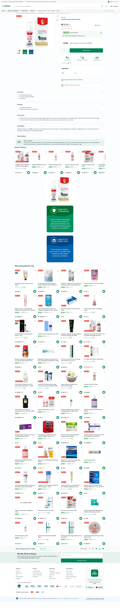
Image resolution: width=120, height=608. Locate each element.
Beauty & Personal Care (30, 13)
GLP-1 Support (51, 10)
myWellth (18, 578)
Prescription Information (54, 573)
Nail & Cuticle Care (51, 13)
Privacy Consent (69, 574)
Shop (3, 10)
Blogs (57, 10)
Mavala (63, 17)
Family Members (19, 576)
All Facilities (35, 576)
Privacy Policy (69, 573)
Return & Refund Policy (71, 576)
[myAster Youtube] (103, 548)
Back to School (42, 10)
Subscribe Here (81, 560)
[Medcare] (59, 586)
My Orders (51, 574)
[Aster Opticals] (53, 586)
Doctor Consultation (13, 10)
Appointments (19, 573)
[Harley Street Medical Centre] (72, 586)
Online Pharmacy (20, 13)
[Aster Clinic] (46, 586)
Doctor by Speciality (37, 573)
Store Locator (52, 578)
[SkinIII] (79, 586)
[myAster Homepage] (6, 6)
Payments (68, 578)
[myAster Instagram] (93, 548)
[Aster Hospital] (40, 586)
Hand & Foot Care (41, 13)
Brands (51, 576)
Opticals (32, 10)
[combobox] (56, 6)
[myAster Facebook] (89, 548)
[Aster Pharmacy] (33, 586)
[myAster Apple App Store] (99, 587)
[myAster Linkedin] (99, 548)
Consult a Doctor (36, 571)
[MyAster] (27, 586)
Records (17, 571)
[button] (57, 16)
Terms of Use (69, 571)
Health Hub (24, 10)
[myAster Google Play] (89, 587)
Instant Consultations (37, 574)
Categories (51, 571)
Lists (17, 574)
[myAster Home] (17, 598)
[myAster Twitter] (96, 548)
